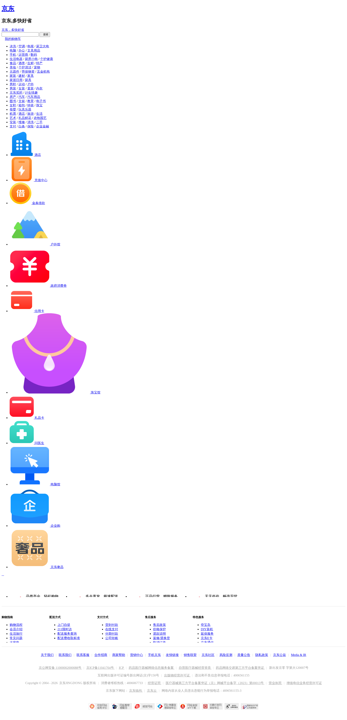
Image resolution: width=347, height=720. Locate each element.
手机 (13, 54)
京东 (8, 8)
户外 (30, 84)
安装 (13, 122)
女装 (21, 88)
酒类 (21, 63)
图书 (13, 101)
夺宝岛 (205, 624)
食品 (13, 63)
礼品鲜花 (24, 118)
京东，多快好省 (13, 30)
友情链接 (172, 655)
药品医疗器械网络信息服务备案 (152, 667)
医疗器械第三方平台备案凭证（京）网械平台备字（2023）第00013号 (215, 683)
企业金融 (42, 126)
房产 (13, 97)
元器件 (14, 71)
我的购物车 (13, 39)
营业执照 (275, 683)
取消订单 (159, 642)
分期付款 (111, 633)
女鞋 (13, 105)
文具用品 (33, 50)
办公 (21, 50)
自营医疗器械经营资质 (195, 667)
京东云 (152, 690)
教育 (30, 101)
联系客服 (83, 655)
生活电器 (16, 59)
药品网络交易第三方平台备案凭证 (240, 667)
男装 (13, 88)
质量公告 (243, 655)
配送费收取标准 (68, 638)
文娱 (21, 101)
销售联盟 (190, 655)
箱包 (21, 105)
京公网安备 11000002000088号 (60, 667)
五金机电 (43, 71)
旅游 (30, 113)
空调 (21, 46)
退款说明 (159, 633)
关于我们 (47, 655)
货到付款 (111, 624)
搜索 (44, 34)
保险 (30, 126)
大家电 (14, 642)
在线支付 (111, 629)
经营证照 (154, 683)
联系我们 (65, 655)
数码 (34, 54)
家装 (13, 75)
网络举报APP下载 (189, 706)
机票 (13, 113)
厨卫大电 (42, 46)
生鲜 (30, 63)
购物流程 (16, 624)
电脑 (13, 50)
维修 (21, 122)
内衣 (39, 88)
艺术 (13, 118)
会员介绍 (16, 629)
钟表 (30, 105)
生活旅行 (16, 633)
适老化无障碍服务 (232, 706)
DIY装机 (207, 629)
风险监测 (225, 655)
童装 (30, 88)
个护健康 (46, 59)
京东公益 (279, 655)
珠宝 (39, 105)
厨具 (28, 80)
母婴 (13, 109)
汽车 (21, 97)
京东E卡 (206, 638)
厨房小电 (31, 59)
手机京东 (154, 655)
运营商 (23, 54)
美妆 (13, 67)
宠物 (37, 67)
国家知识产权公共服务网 (249, 706)
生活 (39, 113)
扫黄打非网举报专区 (212, 706)
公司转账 (111, 638)
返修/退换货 (161, 638)
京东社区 (208, 655)
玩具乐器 (24, 109)
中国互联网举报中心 (167, 706)
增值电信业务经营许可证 (304, 683)
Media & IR (298, 655)
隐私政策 (261, 655)
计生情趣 (31, 92)
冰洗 (13, 46)
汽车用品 (33, 97)
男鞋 (13, 84)
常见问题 (16, 638)
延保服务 (207, 633)
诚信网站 (144, 706)
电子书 (41, 101)
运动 (21, 84)
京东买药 (16, 92)
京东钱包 (136, 690)
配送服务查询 (67, 633)
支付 (13, 126)
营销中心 (136, 655)
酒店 (21, 113)
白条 (21, 126)
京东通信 (207, 642)
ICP (122, 667)
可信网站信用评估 (99, 706)
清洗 (30, 122)
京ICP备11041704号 (100, 667)
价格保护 (159, 629)
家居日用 (16, 80)
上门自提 (63, 624)
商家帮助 (118, 655)
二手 (39, 122)
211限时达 (64, 629)
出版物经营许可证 (177, 675)
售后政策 (159, 624)
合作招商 (100, 655)
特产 (39, 63)
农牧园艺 (40, 118)
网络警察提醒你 (121, 706)
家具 (30, 75)
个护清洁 (24, 67)
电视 (30, 46)
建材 (21, 75)
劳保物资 (28, 71)
